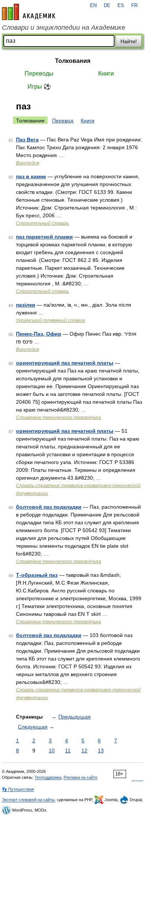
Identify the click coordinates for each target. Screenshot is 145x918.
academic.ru (28, 12)
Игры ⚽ (39, 86)
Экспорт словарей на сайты (28, 799)
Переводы (39, 73)
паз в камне (31, 176)
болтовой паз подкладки (48, 507)
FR (134, 5)
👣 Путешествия (18, 789)
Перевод (62, 121)
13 (101, 751)
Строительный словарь (42, 223)
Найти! (128, 41)
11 (68, 751)
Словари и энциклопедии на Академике (63, 27)
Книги (106, 73)
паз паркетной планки (44, 237)
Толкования (72, 61)
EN (93, 5)
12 (84, 751)
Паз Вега (27, 140)
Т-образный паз (37, 575)
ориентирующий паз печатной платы (64, 363)
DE (107, 5)
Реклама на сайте (80, 777)
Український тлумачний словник (50, 320)
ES (120, 5)
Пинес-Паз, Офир (38, 334)
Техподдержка (48, 777)
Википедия (27, 163)
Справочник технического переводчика (58, 417)
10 (52, 751)
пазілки (25, 305)
